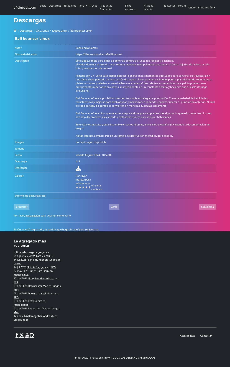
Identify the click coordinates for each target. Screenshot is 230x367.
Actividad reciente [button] (148, 7)
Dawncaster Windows (41, 293)
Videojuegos (21, 319)
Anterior (22, 207)
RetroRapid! (35, 301)
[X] (21, 336)
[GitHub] (32, 336)
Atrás (114, 207)
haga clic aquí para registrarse (80, 229)
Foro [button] (82, 5)
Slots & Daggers (36, 267)
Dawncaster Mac (38, 286)
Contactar (206, 335)
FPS (16, 282)
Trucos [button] (93, 5)
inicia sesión (33, 215)
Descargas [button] (55, 5)
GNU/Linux (42, 30)
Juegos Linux (59, 30)
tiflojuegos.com (25, 7)
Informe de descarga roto (30, 195)
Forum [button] (182, 5)
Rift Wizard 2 (35, 256)
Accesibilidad (187, 335)
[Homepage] (15, 30)
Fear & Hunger (35, 259)
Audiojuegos (21, 304)
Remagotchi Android (40, 316)
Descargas (26, 30)
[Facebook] (16, 336)
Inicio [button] (43, 5)
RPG (50, 256)
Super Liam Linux (39, 271)
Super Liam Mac (37, 308)
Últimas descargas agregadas (31, 252)
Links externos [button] (130, 7)
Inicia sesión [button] (205, 7)
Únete (192, 7)
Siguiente (207, 207)
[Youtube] (27, 336)
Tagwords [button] (170, 5)
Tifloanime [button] (70, 5)
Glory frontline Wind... (41, 278)
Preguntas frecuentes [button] (106, 7)
